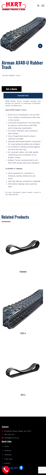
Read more (23, 282)
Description (23, 96)
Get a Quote (11, 89)
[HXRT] (14, 6)
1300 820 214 (9, 434)
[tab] (23, 95)
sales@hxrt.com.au (12, 438)
